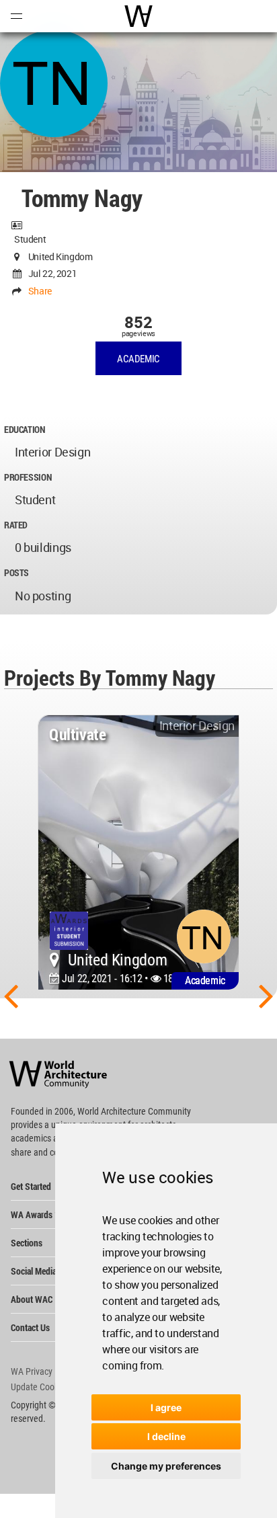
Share (40, 290)
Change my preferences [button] (166, 1466)
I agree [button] (166, 1407)
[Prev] (10, 995)
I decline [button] (166, 1436)
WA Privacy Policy (44, 1371)
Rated (16, 524)
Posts (16, 572)
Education (24, 429)
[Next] (266, 995)
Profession (27, 477)
